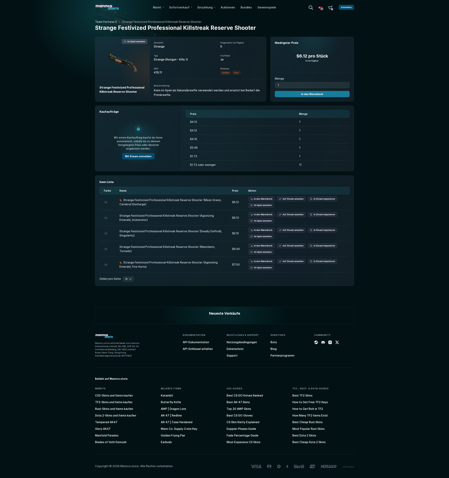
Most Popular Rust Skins (308, 428)
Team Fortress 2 (106, 21)
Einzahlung (205, 7)
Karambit (167, 395)
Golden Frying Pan (173, 435)
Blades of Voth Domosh (110, 442)
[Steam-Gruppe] (316, 342)
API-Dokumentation (196, 342)
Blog (273, 349)
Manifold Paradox (107, 435)
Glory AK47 (102, 428)
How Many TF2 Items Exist (310, 415)
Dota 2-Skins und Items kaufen (115, 415)
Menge (279, 78)
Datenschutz (235, 349)
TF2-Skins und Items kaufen (113, 402)
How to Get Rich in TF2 (307, 409)
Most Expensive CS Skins (243, 442)
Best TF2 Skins (302, 395)
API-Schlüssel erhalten (198, 349)
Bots (273, 342)
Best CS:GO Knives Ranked (245, 395)
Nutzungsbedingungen (242, 342)
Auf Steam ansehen (293, 199)
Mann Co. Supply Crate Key (179, 428)
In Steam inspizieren (324, 199)
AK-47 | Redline (171, 415)
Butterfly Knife (171, 402)
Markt (157, 7)
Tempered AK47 (106, 422)
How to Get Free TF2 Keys (310, 402)
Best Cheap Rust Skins (307, 422)
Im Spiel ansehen (136, 41)
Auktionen (228, 7)
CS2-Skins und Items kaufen (114, 395)
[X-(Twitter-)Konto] (337, 342)
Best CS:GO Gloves (240, 415)
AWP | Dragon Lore (173, 409)
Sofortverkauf (179, 7)
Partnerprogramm (282, 355)
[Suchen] (310, 7)
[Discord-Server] (323, 342)
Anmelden (346, 7)
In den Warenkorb (312, 94)
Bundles (246, 7)
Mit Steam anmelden (138, 156)
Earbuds (166, 442)
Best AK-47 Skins (238, 402)
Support (232, 355)
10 (126, 279)
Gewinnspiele (266, 7)
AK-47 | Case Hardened (176, 422)
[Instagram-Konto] (330, 342)
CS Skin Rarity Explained (243, 422)
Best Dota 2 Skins (304, 435)
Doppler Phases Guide (241, 428)
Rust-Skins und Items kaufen (114, 409)
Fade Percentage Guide (242, 435)
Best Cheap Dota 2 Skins (309, 442)
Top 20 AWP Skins (239, 409)
